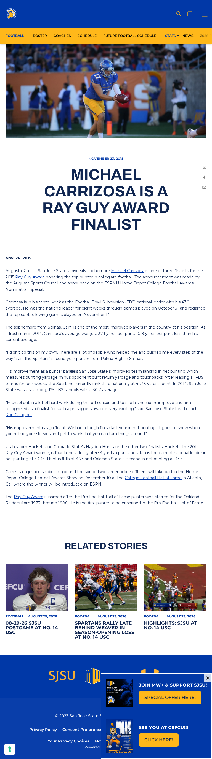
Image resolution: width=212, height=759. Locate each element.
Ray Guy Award (30, 277)
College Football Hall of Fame (153, 477)
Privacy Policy (43, 729)
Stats (170, 36)
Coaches (62, 36)
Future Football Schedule (129, 36)
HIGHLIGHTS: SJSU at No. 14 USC (170, 625)
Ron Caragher (19, 414)
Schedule (87, 36)
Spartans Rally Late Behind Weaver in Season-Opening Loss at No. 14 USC (104, 630)
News (188, 36)
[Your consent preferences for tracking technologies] (9, 749)
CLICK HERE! (161, 741)
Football (15, 616)
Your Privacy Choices (68, 741)
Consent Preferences (83, 729)
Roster (40, 36)
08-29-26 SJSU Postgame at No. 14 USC (32, 627)
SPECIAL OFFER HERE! (172, 699)
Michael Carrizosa (127, 270)
